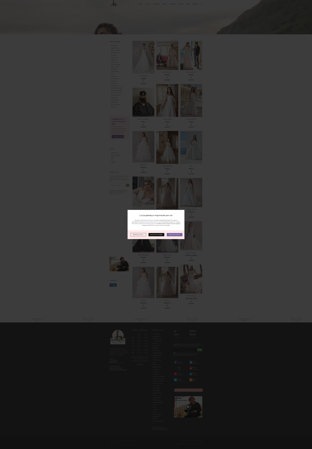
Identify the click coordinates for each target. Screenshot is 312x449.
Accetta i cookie (156, 234)
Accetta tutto (174, 234)
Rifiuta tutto (138, 234)
